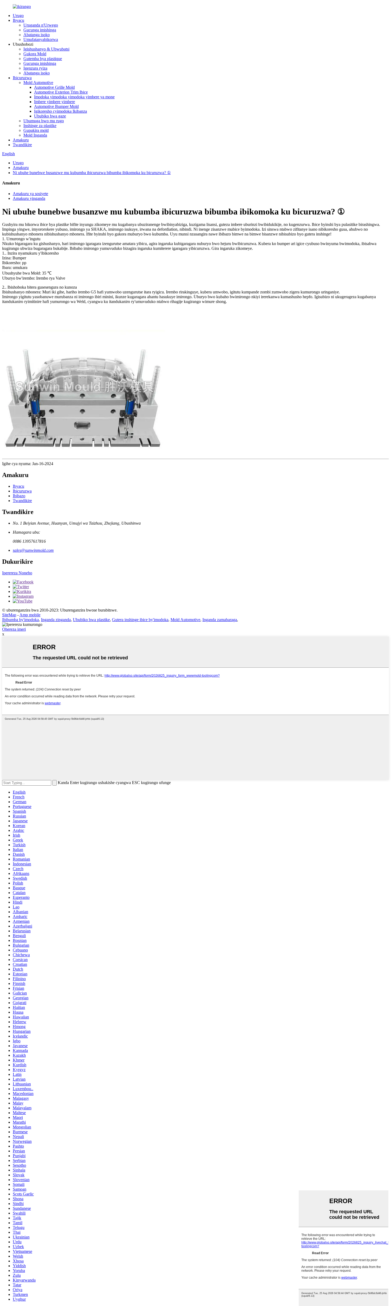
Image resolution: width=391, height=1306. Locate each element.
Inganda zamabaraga (219, 619)
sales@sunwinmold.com (33, 550)
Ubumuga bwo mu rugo (43, 121)
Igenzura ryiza (35, 68)
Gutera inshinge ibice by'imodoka (140, 619)
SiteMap (9, 615)
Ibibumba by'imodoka (20, 619)
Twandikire (22, 144)
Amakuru (21, 140)
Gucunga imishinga (39, 30)
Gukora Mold (34, 54)
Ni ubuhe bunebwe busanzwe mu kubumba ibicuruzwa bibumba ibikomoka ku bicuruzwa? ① (92, 172)
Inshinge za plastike (39, 125)
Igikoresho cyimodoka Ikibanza (60, 111)
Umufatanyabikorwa (40, 39)
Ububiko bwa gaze (50, 116)
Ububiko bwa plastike (91, 619)
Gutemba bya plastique (42, 58)
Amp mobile (29, 615)
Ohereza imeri (14, 629)
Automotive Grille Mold (54, 87)
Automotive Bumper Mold (56, 106)
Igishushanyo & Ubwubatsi (46, 49)
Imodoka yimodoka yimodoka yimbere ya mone (74, 97)
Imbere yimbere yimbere (54, 101)
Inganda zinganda (56, 619)
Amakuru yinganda (29, 198)
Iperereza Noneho (17, 573)
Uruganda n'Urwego (40, 25)
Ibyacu (18, 20)
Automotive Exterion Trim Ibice (61, 92)
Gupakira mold (36, 130)
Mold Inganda (35, 135)
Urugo (18, 15)
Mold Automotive (38, 82)
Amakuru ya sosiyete (30, 193)
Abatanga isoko (36, 34)
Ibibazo (19, 496)
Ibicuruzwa (22, 77)
